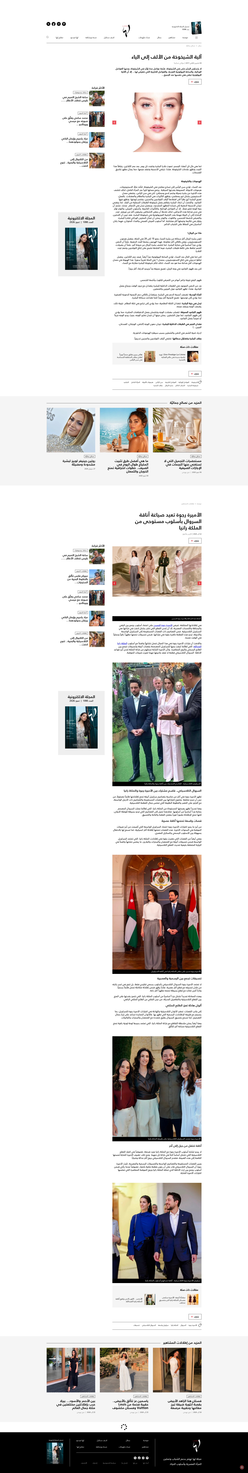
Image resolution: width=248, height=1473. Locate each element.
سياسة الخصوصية (109, 1463)
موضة (185, 37)
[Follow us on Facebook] (139, 1458)
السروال (183, 1325)
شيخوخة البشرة (192, 385)
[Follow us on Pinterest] (64, 24)
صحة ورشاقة (91, 37)
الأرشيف (84, 1463)
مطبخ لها (59, 37)
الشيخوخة (195, 382)
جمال (159, 37)
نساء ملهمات (144, 37)
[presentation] (200, 122)
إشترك (95, 1463)
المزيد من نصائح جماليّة (186, 402)
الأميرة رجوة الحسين (163, 625)
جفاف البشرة (158, 385)
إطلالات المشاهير (187, 503)
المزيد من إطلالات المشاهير (182, 1342)
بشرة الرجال (169, 385)
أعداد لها (146, 1463)
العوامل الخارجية (170, 382)
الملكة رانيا (174, 1325)
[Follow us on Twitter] (48, 24)
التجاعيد (126, 382)
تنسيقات (136, 1325)
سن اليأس (159, 382)
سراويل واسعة (163, 1325)
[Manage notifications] (242, 1467)
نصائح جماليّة (190, 45)
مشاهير (172, 37)
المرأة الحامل (135, 382)
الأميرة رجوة (193, 1325)
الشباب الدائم (180, 385)
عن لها (135, 1463)
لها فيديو (74, 37)
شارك (196, 81)
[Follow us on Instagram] (59, 24)
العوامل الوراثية (184, 382)
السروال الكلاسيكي (149, 1325)
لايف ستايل (109, 37)
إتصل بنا (124, 1463)
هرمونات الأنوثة (147, 382)
